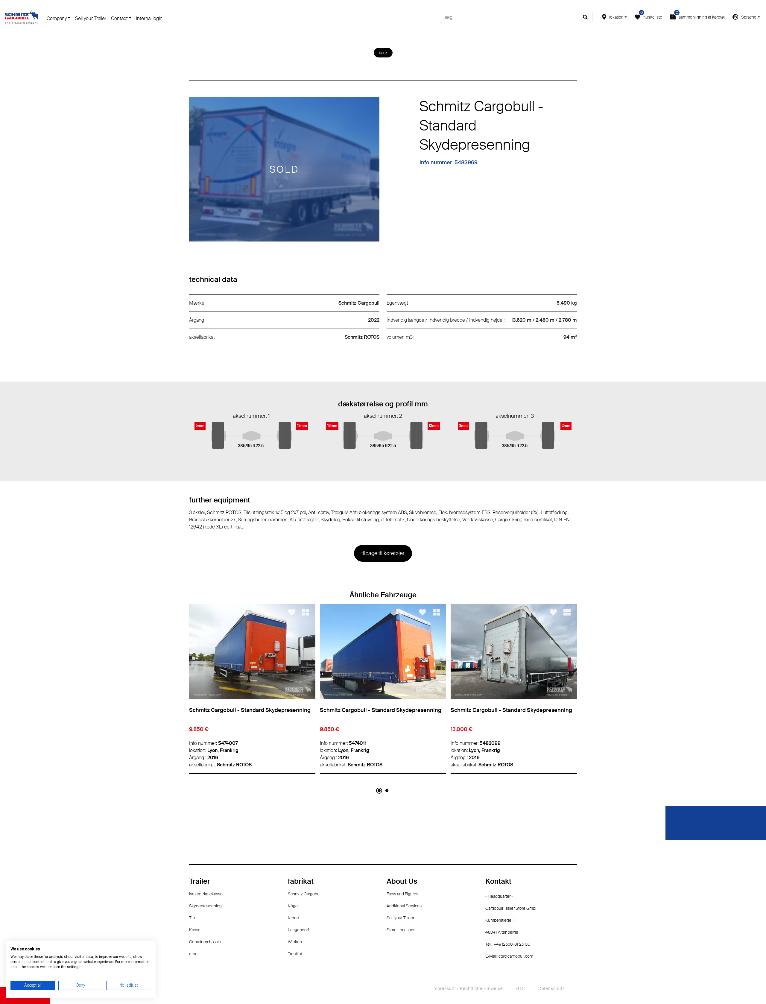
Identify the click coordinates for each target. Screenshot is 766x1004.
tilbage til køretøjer (383, 553)
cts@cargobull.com (515, 956)
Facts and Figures (402, 894)
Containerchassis (205, 941)
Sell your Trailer (90, 18)
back (383, 52)
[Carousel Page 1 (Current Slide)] (379, 790)
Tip (192, 918)
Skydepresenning (205, 906)
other (194, 953)
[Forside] (21, 16)
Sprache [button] (748, 17)
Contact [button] (119, 18)
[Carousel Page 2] (386, 790)
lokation (616, 17)
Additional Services (404, 906)
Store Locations (401, 929)
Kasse (194, 929)
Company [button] (57, 18)
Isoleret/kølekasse (206, 894)
